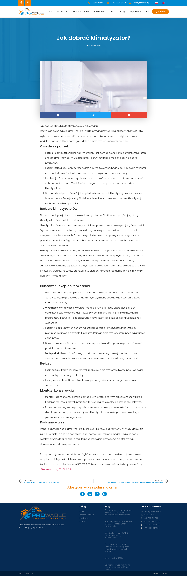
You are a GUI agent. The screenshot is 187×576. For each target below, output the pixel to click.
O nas (50, 11)
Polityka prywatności (26, 573)
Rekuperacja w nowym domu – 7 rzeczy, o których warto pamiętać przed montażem (119, 512)
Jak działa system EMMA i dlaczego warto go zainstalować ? (116, 535)
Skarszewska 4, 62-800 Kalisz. (57, 469)
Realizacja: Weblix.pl (161, 573)
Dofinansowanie (81, 11)
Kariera (112, 11)
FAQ (148, 11)
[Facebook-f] (21, 3)
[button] (58, 115)
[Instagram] (28, 3)
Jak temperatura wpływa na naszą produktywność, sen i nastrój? (117, 567)
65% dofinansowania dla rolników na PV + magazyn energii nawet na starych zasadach (117, 548)
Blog (122, 11)
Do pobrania (135, 11)
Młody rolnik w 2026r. (114, 558)
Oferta (60, 11)
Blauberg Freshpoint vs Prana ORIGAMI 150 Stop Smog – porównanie (118, 523)
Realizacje (99, 11)
